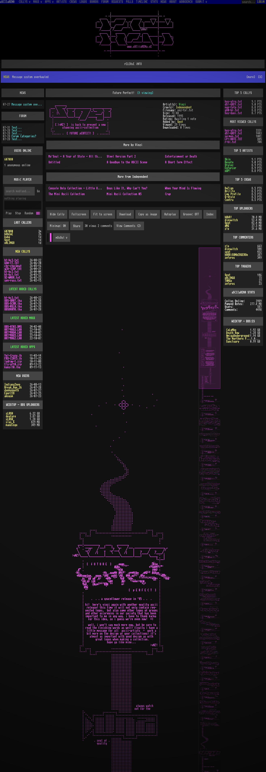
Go (38, 179)
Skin (228, 147)
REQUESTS (117, 1)
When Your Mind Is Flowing (183, 176)
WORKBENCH (186, 1)
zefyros (230, 246)
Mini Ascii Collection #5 (124, 182)
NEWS (163, 1)
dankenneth (11, 378)
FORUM (105, 1)
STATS (154, 1)
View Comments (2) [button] (129, 214)
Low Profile (233, 182)
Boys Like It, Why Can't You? (127, 176)
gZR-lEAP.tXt (13, 257)
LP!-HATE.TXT (233, 127)
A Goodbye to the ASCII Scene (127, 150)
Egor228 (9, 381)
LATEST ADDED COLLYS (23, 277)
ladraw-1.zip (13, 349)
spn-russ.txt (13, 268)
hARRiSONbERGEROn (236, 243)
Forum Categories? (24, 124)
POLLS (129, 1)
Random (29, 201)
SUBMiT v (201, 1)
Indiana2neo (12, 373)
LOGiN (261, 1)
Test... (17, 116)
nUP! (228, 159)
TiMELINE (142, 1)
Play (9, 201)
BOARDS (94, 1)
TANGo (228, 269)
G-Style (230, 185)
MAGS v (37, 1)
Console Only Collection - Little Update (76, 176)
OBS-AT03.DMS (13, 315)
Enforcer (230, 156)
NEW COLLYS (23, 240)
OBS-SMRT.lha (13, 289)
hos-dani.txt (233, 101)
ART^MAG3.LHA (13, 318)
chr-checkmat (13, 254)
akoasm (8, 384)
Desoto (229, 150)
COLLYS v (24, 1)
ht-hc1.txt (11, 263)
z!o (227, 217)
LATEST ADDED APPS (22, 335)
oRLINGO (9, 231)
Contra (229, 188)
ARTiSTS (61, 1)
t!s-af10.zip (13, 352)
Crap (168, 182)
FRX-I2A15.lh (13, 347)
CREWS (73, 1)
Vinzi (182, 92)
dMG (227, 214)
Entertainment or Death (181, 144)
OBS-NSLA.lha (13, 294)
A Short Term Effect (179, 150)
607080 (8, 147)
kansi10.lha (12, 355)
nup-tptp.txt (233, 95)
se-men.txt (232, 124)
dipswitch (231, 208)
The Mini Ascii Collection (66, 182)
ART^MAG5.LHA (13, 323)
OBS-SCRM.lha (13, 292)
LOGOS (83, 1)
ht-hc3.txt (11, 248)
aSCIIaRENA (7, 1)
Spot (180, 110)
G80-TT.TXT (11, 251)
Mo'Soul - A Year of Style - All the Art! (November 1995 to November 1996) (101, 144)
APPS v (49, 1)
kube (7, 225)
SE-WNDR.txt (12, 266)
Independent (184, 95)
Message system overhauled (27, 92)
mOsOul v (61, 226)
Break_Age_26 (13, 375)
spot (228, 240)
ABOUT (173, 1)
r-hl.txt (230, 130)
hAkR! (228, 205)
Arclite (230, 179)
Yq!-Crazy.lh (13, 344)
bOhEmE (8, 222)
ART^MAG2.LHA (13, 326)
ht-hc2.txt (11, 260)
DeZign (229, 176)
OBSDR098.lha (13, 297)
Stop (18, 201)
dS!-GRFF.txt (233, 92)
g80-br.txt (232, 98)
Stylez (229, 153)
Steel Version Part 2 (121, 144)
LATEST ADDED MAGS (22, 306)
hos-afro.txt (233, 90)
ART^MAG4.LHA (13, 320)
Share (76, 214)
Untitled (54, 150)
